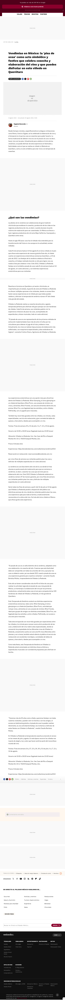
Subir (56, 935)
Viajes (19, 14)
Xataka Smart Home (8, 953)
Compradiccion (8, 973)
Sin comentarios (15, 79)
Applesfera (7, 949)
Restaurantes (48, 896)
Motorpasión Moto (56, 947)
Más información (22, 998)
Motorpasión (54, 944)
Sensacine (30, 944)
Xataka (6, 944)
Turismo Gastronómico (31, 900)
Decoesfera (7, 970)
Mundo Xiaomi (8, 956)
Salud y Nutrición (9, 900)
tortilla (16, 42)
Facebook (23, 79)
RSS (28, 878)
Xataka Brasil (7, 986)
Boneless (56, 873)
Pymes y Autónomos (18, 971)
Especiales (43, 779)
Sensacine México (32, 984)
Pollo (5, 907)
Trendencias (7, 967)
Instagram (24, 878)
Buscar (55, 925)
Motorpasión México (54, 984)
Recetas (35, 14)
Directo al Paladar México (44, 984)
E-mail (31, 79)
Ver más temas (9, 914)
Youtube (20, 878)
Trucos (27, 14)
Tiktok (40, 878)
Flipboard (28, 79)
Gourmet (7, 896)
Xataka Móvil (7, 947)
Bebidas (23, 779)
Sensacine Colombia (30, 987)
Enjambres (27, 903)
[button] (20, 124)
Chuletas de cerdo (46, 873)
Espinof (29, 947)
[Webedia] (8, 935)
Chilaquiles (19, 873)
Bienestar (47, 903)
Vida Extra (18, 947)
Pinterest (32, 878)
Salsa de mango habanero (32, 873)
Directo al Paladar (44, 944)
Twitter (25, 79)
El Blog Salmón (19, 967)
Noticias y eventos (33, 779)
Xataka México (8, 984)
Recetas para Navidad (11, 903)
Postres (43, 14)
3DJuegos (18, 944)
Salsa (26, 907)
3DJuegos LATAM (20, 984)
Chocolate (47, 907)
